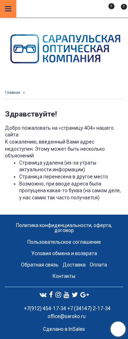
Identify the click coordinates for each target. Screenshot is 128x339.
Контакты (64, 276)
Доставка (74, 265)
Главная (12, 92)
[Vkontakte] (43, 294)
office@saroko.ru (67, 316)
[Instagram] (58, 294)
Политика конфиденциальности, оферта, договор (64, 227)
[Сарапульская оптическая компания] (64, 47)
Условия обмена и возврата (64, 253)
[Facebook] (51, 294)
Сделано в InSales (64, 329)
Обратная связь (40, 265)
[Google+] (84, 294)
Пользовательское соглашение (64, 242)
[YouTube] (66, 294)
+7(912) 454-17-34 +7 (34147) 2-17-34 (67, 308)
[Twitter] (75, 294)
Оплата (98, 265)
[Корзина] (120, 10)
